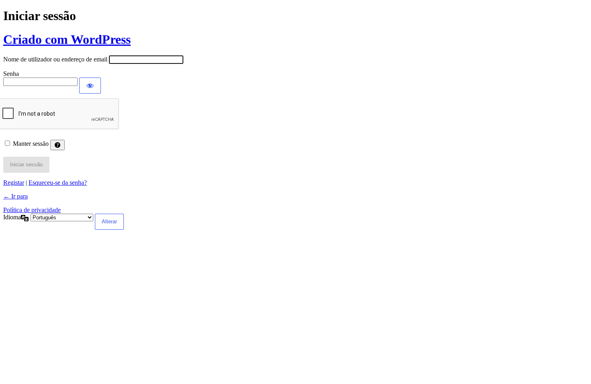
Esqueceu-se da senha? (58, 182)
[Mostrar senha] (90, 86)
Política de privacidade (32, 209)
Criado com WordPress (67, 39)
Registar (13, 182)
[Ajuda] (57, 145)
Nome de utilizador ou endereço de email (55, 59)
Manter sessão (31, 143)
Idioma (12, 217)
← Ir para (15, 196)
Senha (11, 73)
